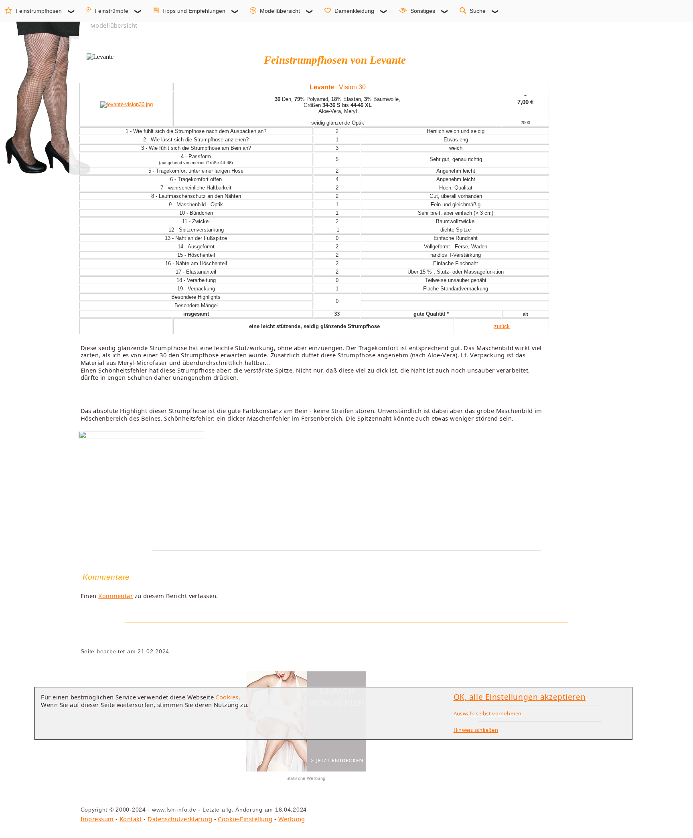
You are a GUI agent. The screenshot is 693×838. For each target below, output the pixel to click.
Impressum (97, 819)
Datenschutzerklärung (180, 819)
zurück (502, 326)
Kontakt (131, 819)
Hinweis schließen (476, 729)
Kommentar (115, 596)
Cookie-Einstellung (245, 819)
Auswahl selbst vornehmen (488, 713)
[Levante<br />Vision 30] (126, 104)
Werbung (291, 819)
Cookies (226, 697)
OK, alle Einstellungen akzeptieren (520, 696)
